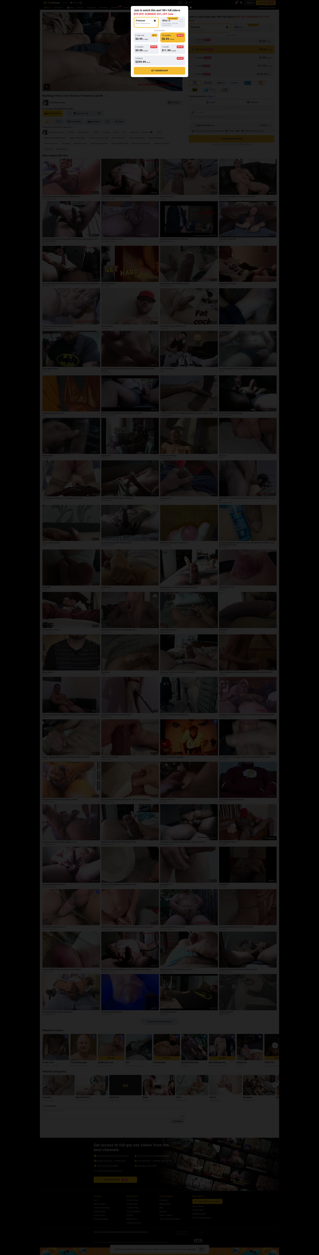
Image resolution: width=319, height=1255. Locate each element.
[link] (190, 7)
